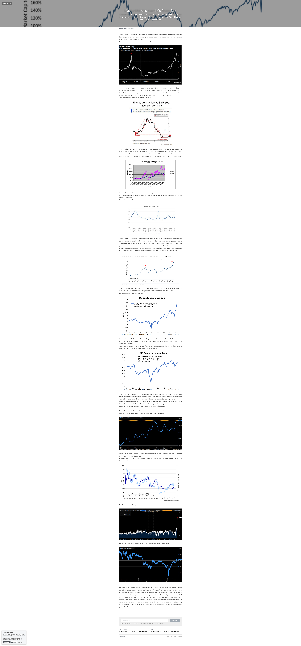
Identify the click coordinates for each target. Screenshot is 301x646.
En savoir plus (19, 639)
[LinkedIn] (175, 636)
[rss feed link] (181, 636)
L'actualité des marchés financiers (133, 631)
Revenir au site (7, 3)
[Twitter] (171, 636)
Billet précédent (123, 629)
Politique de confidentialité (156, 623)
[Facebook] (168, 636)
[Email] (179, 636)
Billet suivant (154, 629)
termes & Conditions (144, 623)
